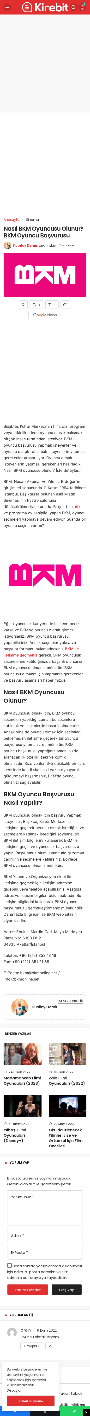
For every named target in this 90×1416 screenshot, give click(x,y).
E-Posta (19, 1252)
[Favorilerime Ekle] (50, 1346)
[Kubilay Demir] (19, 1008)
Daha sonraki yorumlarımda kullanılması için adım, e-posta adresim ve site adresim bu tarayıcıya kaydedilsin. (44, 1271)
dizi (78, 506)
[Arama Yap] (74, 7)
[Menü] (7, 7)
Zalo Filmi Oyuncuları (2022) (67, 1080)
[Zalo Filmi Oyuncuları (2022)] (68, 1054)
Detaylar (14, 1390)
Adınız (17, 1235)
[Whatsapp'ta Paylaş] (75, 1411)
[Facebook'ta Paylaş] (15, 1411)
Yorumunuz (22, 1196)
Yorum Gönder (28, 1289)
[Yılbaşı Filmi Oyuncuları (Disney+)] (23, 1106)
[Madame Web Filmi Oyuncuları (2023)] (23, 1054)
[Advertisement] (45, 63)
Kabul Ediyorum (31, 1401)
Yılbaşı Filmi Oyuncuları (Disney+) (15, 1135)
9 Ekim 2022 (47, 1330)
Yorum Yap (19, 1162)
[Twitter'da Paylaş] (45, 1411)
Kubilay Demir (25, 245)
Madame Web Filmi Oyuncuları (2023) (22, 1080)
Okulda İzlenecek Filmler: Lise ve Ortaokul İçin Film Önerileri (66, 1138)
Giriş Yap (66, 1289)
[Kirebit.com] (44, 6)
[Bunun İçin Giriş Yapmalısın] (23, 304)
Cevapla (31, 1346)
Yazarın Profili (70, 1001)
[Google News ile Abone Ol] (45, 315)
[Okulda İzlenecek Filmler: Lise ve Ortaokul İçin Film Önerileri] (68, 1106)
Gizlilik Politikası (71, 1404)
